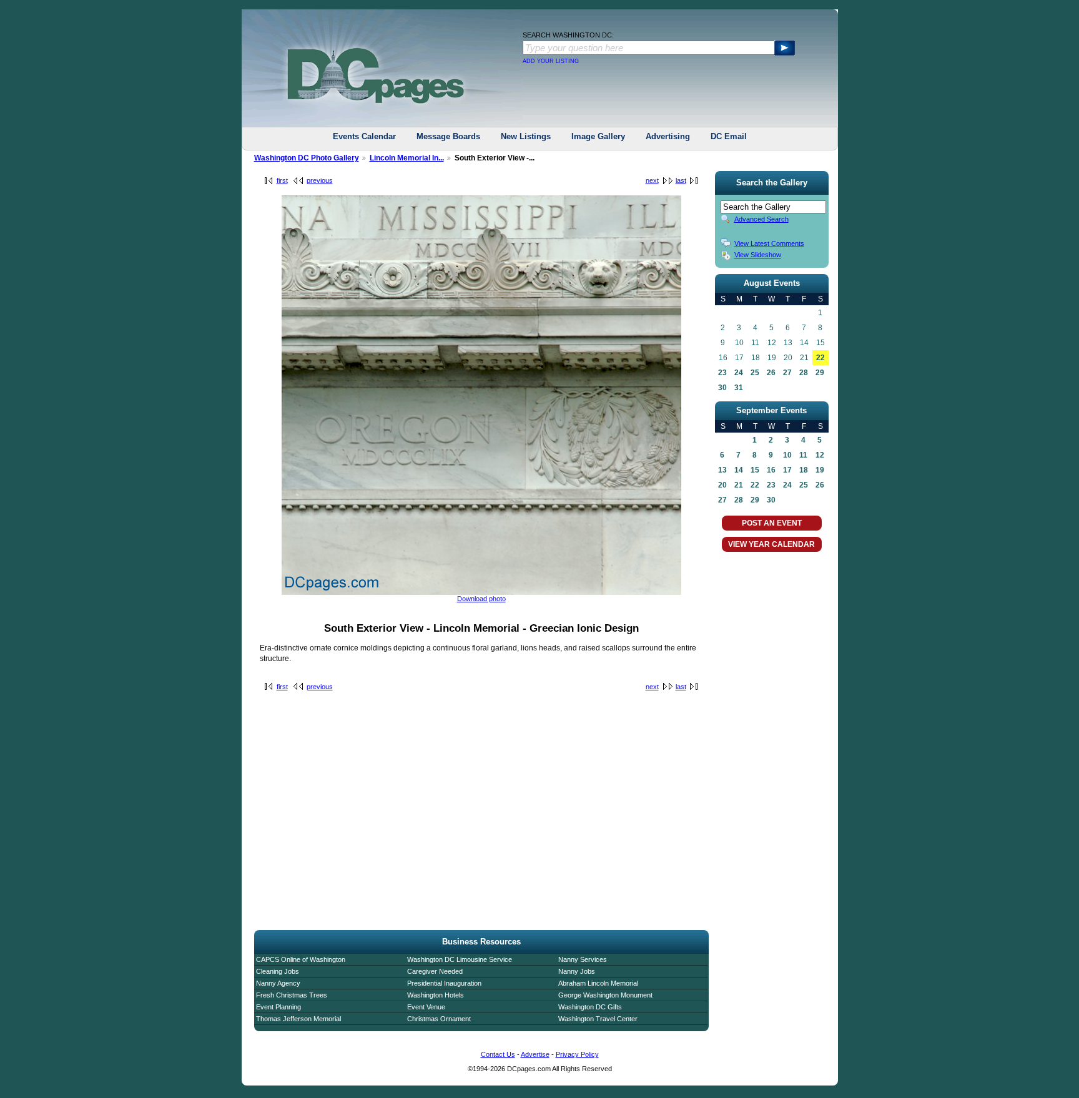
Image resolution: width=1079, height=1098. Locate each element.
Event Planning (278, 1007)
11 (803, 455)
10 (787, 455)
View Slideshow (757, 254)
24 (738, 372)
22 (820, 357)
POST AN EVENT (772, 523)
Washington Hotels (435, 995)
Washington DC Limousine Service (459, 959)
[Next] (481, 592)
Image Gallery (598, 136)
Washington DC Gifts (590, 1007)
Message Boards (448, 136)
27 (787, 372)
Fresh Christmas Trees (291, 995)
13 (722, 470)
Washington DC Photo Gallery (306, 158)
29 (819, 372)
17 (787, 470)
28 (803, 372)
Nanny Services (582, 959)
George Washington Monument (605, 995)
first (282, 180)
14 (738, 470)
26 (771, 372)
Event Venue (426, 1007)
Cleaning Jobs (277, 971)
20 (722, 485)
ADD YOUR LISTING (551, 61)
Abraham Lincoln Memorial (598, 983)
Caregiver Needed (435, 971)
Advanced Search (761, 219)
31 (738, 387)
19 (819, 470)
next (652, 180)
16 (771, 470)
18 (803, 470)
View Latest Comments (769, 243)
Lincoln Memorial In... (407, 158)
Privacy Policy (577, 1054)
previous (320, 180)
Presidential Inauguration (444, 983)
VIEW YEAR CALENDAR (771, 544)
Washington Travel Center (598, 1018)
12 (819, 455)
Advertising (668, 136)
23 (722, 372)
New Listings (526, 136)
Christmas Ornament (439, 1018)
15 (755, 470)
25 (755, 372)
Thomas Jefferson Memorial (298, 1018)
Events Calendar (364, 136)
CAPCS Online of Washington (300, 959)
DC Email (729, 136)
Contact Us (498, 1054)
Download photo (481, 598)
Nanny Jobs (576, 971)
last (681, 180)
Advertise (535, 1054)
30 (722, 387)
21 (738, 485)
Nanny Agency (278, 983)
